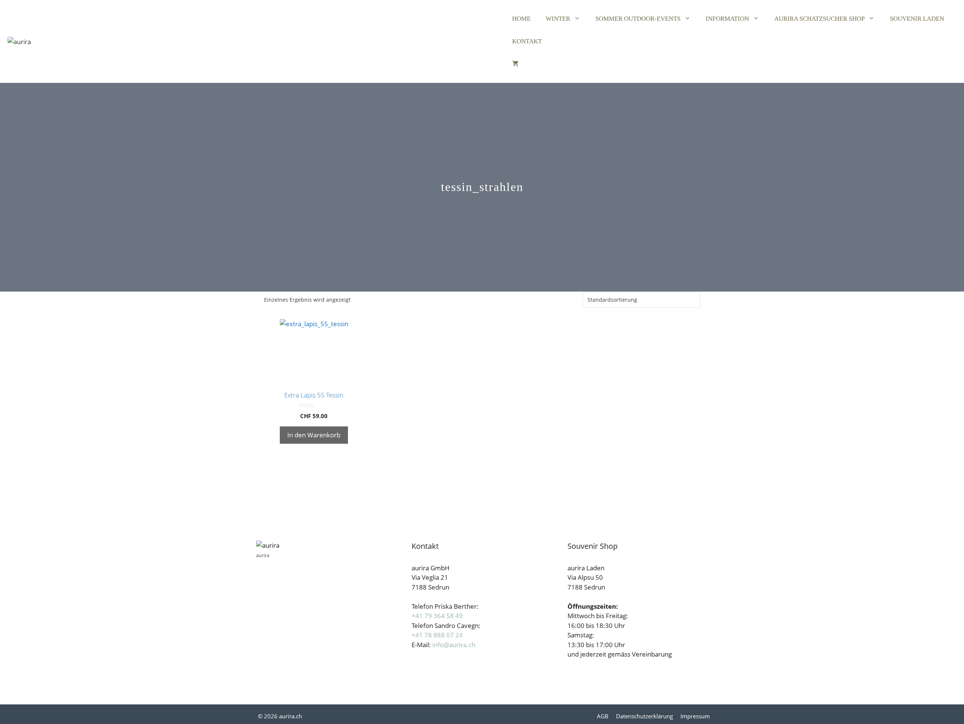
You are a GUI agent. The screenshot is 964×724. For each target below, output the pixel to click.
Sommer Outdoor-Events (637, 18)
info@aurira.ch (453, 644)
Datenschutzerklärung (644, 716)
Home (521, 18)
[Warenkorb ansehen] (515, 64)
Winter (558, 18)
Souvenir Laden (917, 18)
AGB (603, 716)
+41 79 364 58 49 (437, 615)
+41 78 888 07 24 (437, 635)
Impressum (695, 716)
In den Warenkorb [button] (313, 435)
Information (727, 18)
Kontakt (527, 41)
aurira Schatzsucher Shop (819, 18)
